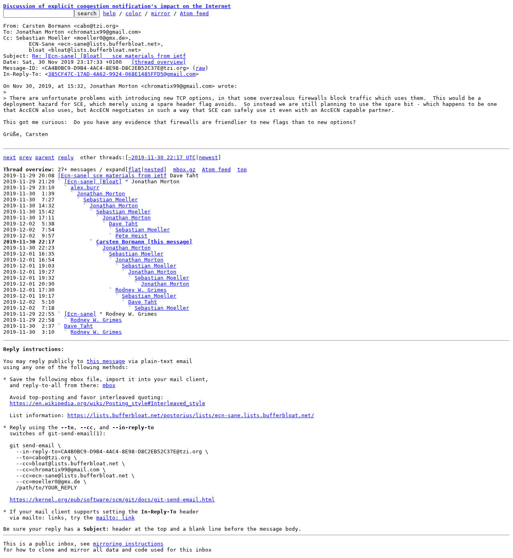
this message (106, 361)
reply (66, 157)
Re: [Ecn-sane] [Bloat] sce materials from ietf (109, 56)
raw (200, 68)
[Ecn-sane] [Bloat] (93, 182)
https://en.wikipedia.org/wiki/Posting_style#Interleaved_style (107, 403)
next (9, 157)
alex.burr (85, 188)
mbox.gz (184, 169)
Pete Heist (131, 236)
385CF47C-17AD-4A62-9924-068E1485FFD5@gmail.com (122, 74)
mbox (109, 385)
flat (134, 169)
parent (45, 157)
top (242, 169)
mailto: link (115, 518)
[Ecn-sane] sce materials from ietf (112, 175)
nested (154, 169)
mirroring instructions (128, 544)
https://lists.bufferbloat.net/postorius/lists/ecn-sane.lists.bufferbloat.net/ (190, 415)
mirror (160, 13)
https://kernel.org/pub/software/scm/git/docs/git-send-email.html (112, 500)
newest (208, 157)
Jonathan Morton (101, 194)
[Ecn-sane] (80, 314)
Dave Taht (123, 224)
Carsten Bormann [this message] (144, 242)
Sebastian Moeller (110, 200)
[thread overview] (158, 62)
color (133, 13)
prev (25, 157)
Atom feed (194, 13)
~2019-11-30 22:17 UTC (162, 157)
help (109, 13)
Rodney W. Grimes (141, 290)
